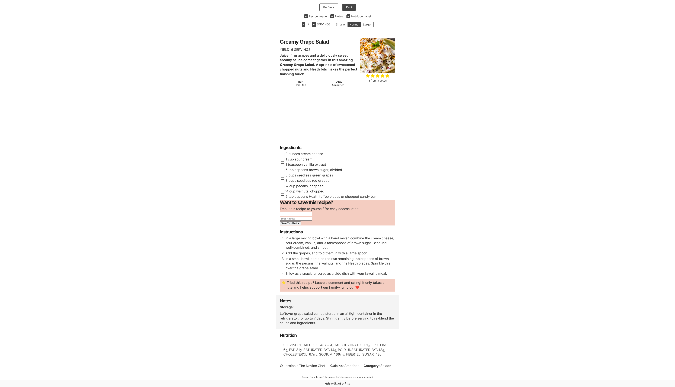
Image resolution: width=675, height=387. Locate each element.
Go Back (328, 7)
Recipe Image (318, 16)
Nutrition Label (361, 16)
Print (349, 7)
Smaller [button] (341, 24)
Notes (339, 16)
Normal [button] (354, 24)
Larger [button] (367, 24)
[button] (368, 75)
